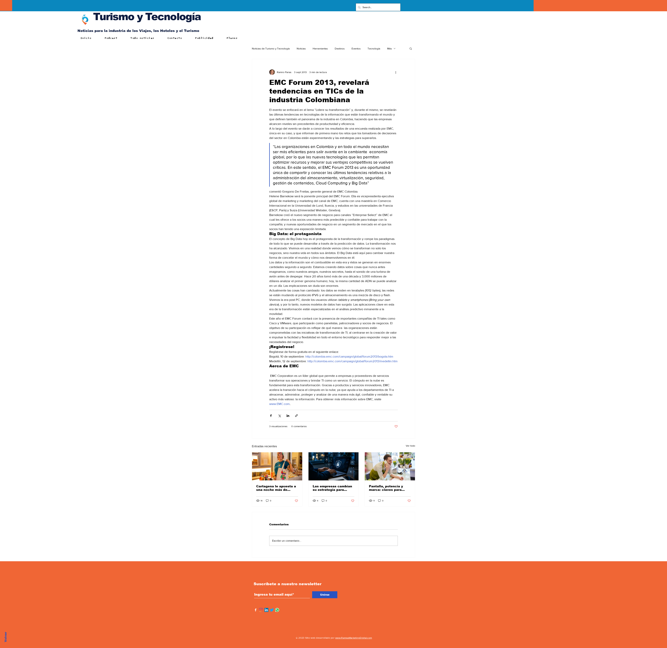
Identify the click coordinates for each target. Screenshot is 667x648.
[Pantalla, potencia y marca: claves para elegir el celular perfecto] (390, 466)
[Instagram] (261, 610)
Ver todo (410, 445)
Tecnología (374, 48)
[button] (410, 48)
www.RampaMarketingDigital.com (353, 637)
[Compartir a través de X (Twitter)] (279, 415)
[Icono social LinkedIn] (266, 610)
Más (389, 48)
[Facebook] (256, 610)
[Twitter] (272, 610)
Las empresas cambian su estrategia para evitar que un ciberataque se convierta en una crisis (332, 488)
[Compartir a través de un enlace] (296, 415)
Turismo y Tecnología (147, 16)
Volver (5, 637)
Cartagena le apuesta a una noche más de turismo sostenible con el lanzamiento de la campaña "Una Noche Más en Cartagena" (276, 488)
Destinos (340, 48)
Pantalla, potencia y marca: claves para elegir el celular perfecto (386, 488)
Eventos (356, 48)
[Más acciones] (396, 72)
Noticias (301, 48)
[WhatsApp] (277, 610)
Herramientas (320, 48)
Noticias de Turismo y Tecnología (271, 48)
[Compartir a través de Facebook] (271, 415)
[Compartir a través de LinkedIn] (288, 415)
